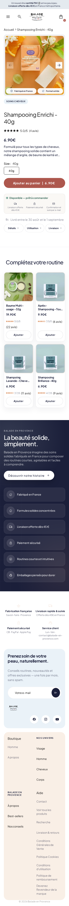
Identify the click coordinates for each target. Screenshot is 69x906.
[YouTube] (57, 719)
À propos (13, 805)
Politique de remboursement (46, 877)
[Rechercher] (19, 16)
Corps (40, 779)
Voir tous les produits (43, 811)
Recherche (43, 822)
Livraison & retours (47, 832)
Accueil (9, 29)
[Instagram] (45, 719)
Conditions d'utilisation (43, 867)
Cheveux (42, 769)
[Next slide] (59, 65)
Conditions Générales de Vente (45, 844)
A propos (13, 757)
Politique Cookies (47, 856)
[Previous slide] (10, 65)
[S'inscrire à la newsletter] (56, 692)
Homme (13, 747)
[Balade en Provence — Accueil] (36, 16)
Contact (41, 801)
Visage (40, 748)
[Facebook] (34, 719)
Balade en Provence (39, 901)
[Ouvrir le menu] (8, 16)
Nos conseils (15, 826)
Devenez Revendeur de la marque (46, 889)
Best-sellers (15, 816)
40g (11, 170)
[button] (61, 16)
